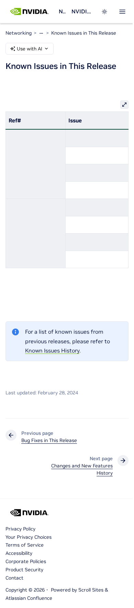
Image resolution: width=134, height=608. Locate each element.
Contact (14, 578)
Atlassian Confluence (28, 598)
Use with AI (29, 49)
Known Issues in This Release (83, 33)
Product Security (24, 570)
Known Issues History (52, 350)
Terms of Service (24, 545)
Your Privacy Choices (28, 537)
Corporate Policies (25, 561)
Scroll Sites (90, 590)
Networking (62, 11)
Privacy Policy (20, 529)
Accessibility (18, 553)
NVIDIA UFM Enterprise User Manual (82, 11)
